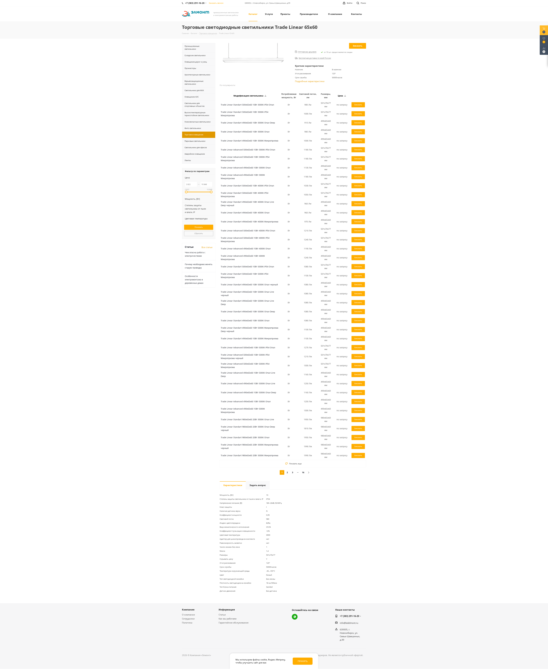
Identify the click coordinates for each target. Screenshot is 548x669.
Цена (340, 95)
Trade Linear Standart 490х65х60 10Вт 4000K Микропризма (249, 221)
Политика (187, 622)
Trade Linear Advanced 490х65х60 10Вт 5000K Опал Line (248, 383)
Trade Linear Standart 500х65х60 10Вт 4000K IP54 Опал (247, 185)
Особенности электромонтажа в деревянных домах (194, 279)
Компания (188, 609)
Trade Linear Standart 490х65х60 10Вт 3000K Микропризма (249, 140)
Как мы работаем (227, 618)
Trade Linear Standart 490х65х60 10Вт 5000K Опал (245, 320)
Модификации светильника (248, 95)
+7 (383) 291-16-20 (349, 616)
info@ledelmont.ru (349, 622)
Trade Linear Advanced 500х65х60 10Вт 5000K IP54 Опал (248, 347)
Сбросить (198, 233)
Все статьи (207, 247)
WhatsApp (295, 617)
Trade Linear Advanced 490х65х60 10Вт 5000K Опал (246, 401)
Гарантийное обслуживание (233, 622)
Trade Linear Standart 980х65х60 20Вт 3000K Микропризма (249, 455)
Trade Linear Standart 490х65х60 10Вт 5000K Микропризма (249, 338)
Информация (227, 609)
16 (303, 472)
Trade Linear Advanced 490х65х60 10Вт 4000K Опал (246, 248)
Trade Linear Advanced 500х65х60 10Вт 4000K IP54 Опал (248, 230)
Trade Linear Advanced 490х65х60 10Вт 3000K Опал (246, 167)
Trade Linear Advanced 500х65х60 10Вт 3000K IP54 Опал (248, 149)
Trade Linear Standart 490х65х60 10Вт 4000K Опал (245, 212)
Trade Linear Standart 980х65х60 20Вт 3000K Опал (245, 437)
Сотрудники (188, 618)
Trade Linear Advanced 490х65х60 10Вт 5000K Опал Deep (248, 392)
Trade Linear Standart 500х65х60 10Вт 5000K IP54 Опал (247, 266)
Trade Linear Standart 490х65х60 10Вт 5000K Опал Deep (248, 311)
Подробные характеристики (310, 81)
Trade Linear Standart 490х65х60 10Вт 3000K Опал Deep (248, 122)
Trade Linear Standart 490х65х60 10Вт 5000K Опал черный (249, 284)
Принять (303, 661)
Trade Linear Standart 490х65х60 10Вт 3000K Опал (245, 131)
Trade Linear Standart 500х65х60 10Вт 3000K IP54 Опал (247, 104)
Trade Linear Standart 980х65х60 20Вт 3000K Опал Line (247, 419)
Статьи (222, 614)
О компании (188, 614)
